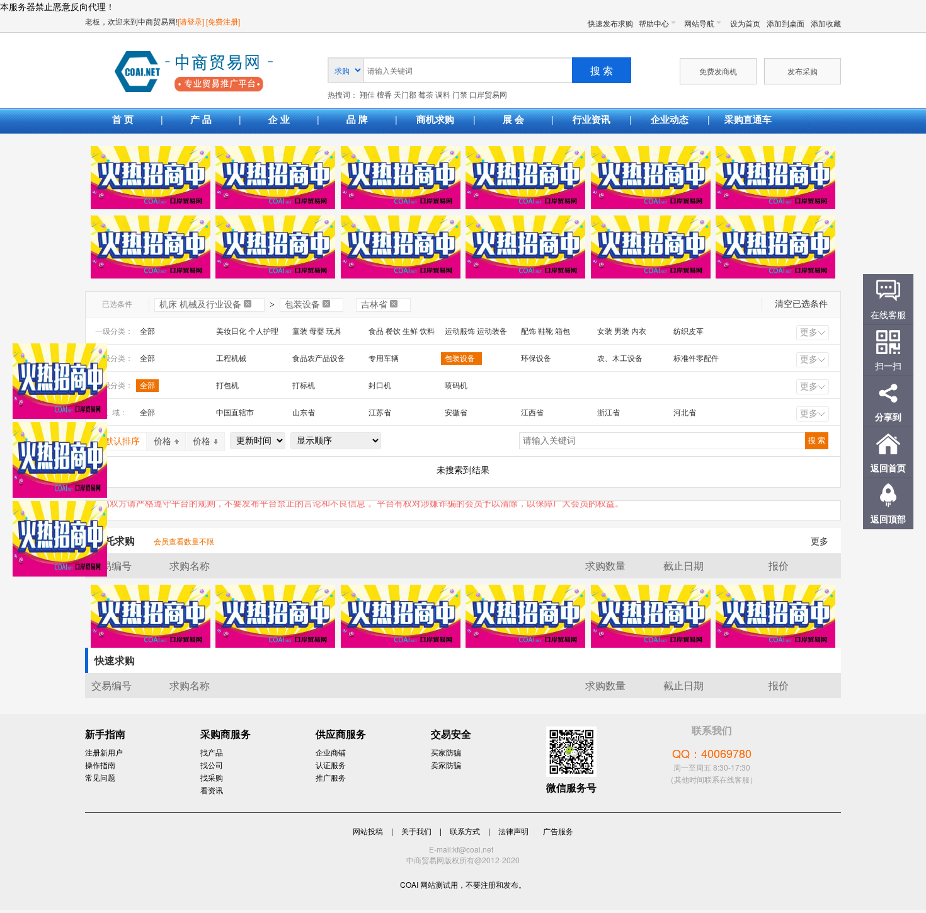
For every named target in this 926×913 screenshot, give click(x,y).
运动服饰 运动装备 (476, 331)
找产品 (211, 752)
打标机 (303, 385)
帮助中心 (654, 23)
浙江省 (608, 412)
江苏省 (380, 412)
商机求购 (435, 119)
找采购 (211, 777)
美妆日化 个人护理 (247, 331)
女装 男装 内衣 (621, 331)
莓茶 (425, 95)
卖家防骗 (446, 764)
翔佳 (367, 95)
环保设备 (536, 358)
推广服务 (331, 777)
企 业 (279, 119)
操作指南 (100, 764)
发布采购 (802, 71)
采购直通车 (748, 119)
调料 (442, 95)
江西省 (532, 412)
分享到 (888, 416)
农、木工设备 (620, 358)
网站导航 (699, 23)
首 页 (123, 119)
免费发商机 (718, 71)
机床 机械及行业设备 (200, 304)
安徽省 (456, 412)
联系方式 (465, 830)
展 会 (513, 119)
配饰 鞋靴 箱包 (545, 331)
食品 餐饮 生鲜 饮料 (402, 331)
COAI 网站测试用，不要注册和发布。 (463, 884)
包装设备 (302, 304)
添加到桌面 (785, 23)
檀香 (384, 95)
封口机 (380, 385)
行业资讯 (591, 119)
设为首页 (745, 23)
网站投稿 (368, 830)
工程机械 (231, 358)
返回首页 (888, 467)
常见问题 (100, 777)
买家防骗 (446, 752)
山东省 (303, 412)
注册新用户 (104, 752)
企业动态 (670, 119)
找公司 (211, 764)
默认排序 (122, 441)
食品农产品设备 (318, 358)
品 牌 (357, 119)
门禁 (459, 95)
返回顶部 (888, 518)
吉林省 (374, 304)
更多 (809, 332)
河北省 (684, 412)
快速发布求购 (610, 23)
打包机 (227, 385)
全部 (147, 331)
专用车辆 (384, 358)
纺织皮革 (688, 331)
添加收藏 (826, 23)
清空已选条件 (801, 304)
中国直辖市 (235, 412)
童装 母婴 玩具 (316, 331)
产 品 (201, 119)
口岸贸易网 (193, 72)
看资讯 (211, 789)
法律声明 (513, 830)
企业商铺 (331, 752)
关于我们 (416, 830)
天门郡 (405, 95)
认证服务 (331, 764)
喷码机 (456, 385)
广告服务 (558, 830)
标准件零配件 (696, 358)
